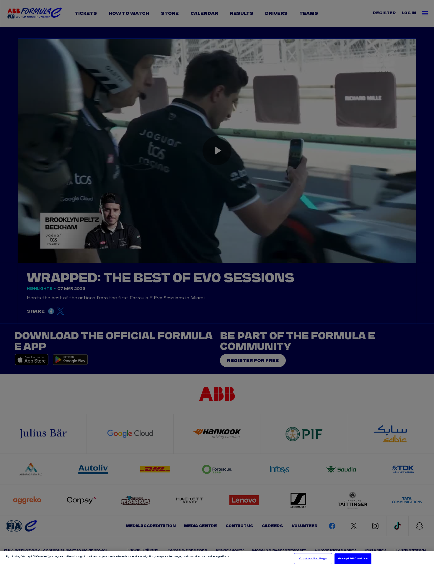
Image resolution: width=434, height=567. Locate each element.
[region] (217, 559)
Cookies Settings (313, 559)
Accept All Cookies (353, 559)
